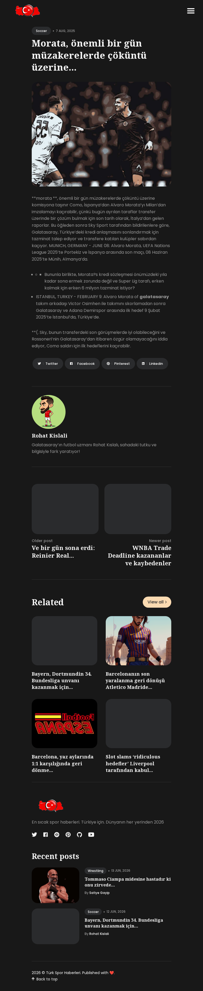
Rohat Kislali (49, 435)
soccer (41, 31)
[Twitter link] (35, 835)
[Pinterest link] (68, 835)
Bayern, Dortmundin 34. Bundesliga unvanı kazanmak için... (62, 680)
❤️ (111, 972)
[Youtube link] (91, 835)
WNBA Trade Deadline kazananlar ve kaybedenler (139, 555)
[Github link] (79, 835)
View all (155, 602)
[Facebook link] (45, 835)
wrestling (95, 871)
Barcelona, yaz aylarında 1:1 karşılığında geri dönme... (63, 763)
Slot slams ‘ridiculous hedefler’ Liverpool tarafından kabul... (133, 763)
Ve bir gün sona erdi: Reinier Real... (63, 551)
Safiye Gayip (99, 892)
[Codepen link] (56, 835)
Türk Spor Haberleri (63, 972)
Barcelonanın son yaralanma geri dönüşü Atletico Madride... (135, 680)
